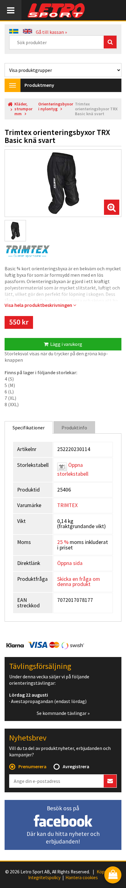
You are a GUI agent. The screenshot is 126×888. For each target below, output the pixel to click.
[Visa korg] (112, 875)
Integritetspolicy (44, 877)
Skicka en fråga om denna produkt (78, 582)
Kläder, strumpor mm (23, 108)
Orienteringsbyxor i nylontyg (55, 106)
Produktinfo (74, 427)
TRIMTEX (67, 505)
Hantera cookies (81, 877)
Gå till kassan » (51, 32)
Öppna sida (70, 563)
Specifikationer (29, 427)
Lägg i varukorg (65, 344)
